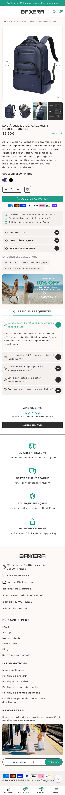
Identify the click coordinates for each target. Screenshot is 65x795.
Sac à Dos (10, 262)
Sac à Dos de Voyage (34, 262)
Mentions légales (13, 670)
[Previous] (7, 63)
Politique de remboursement (21, 692)
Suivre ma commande (16, 655)
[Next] (58, 63)
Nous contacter (12, 638)
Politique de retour (14, 675)
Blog (5, 649)
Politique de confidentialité (20, 687)
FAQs (5, 626)
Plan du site (10, 643)
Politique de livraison (16, 681)
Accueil (6, 22)
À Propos (8, 632)
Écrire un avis (32, 424)
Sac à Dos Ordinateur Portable (23, 268)
